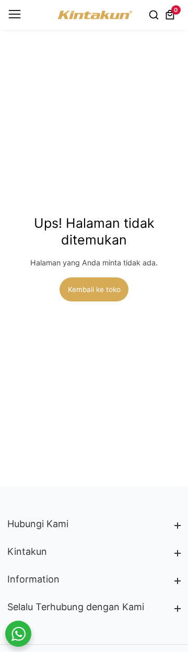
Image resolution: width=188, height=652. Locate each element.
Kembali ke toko (94, 289)
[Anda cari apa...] (155, 14)
